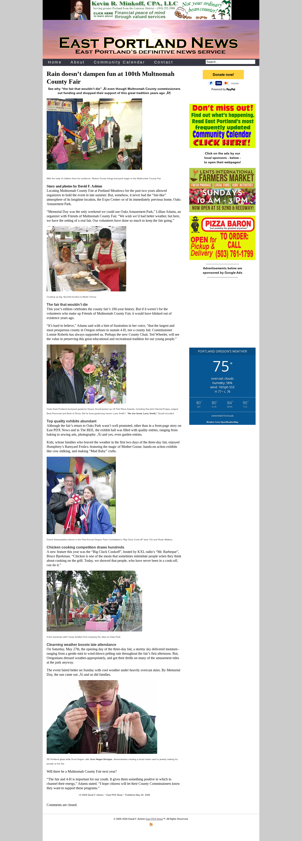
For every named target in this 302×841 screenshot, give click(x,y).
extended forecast (222, 415)
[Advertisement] (222, 315)
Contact (163, 62)
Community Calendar (119, 62)
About (78, 62)
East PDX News (154, 819)
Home (55, 62)
